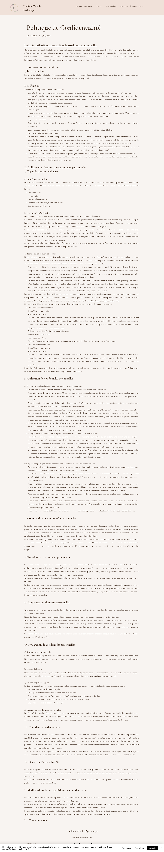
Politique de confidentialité (19, 849)
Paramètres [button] (126, 848)
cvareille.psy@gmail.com (82, 837)
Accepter (152, 848)
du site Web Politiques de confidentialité (102, 301)
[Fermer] (161, 848)
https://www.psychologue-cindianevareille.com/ (114, 153)
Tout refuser (139, 848)
